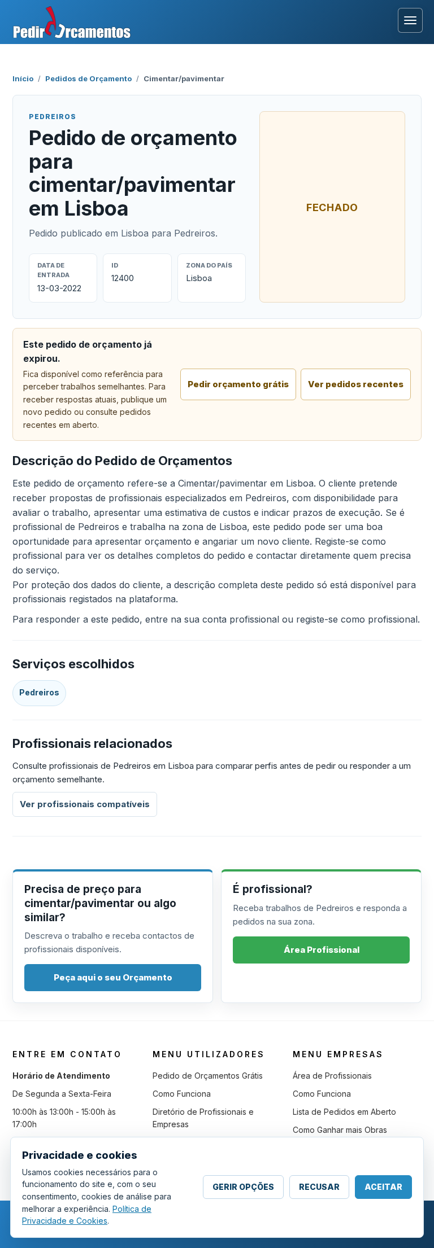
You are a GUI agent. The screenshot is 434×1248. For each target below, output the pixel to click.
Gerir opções (243, 1187)
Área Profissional (321, 949)
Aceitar (383, 1187)
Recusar (319, 1187)
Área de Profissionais (332, 1075)
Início (22, 78)
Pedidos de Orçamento (88, 78)
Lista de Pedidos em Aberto (344, 1111)
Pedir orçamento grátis (238, 384)
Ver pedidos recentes (355, 384)
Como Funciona (182, 1093)
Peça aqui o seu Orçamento (113, 977)
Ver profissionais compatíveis (85, 804)
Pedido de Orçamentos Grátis (208, 1075)
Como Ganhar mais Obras (340, 1130)
